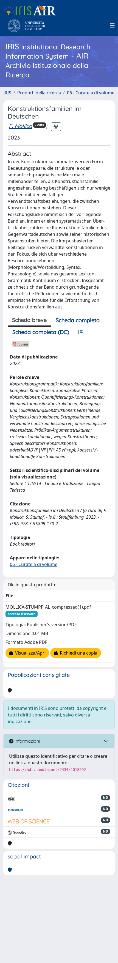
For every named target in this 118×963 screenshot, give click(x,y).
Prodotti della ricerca (39, 93)
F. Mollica (20, 125)
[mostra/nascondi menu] (112, 25)
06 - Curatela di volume (90, 93)
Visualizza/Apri (29, 653)
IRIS (7, 93)
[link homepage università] (26, 25)
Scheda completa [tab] (78, 320)
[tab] (81, 332)
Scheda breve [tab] (29, 319)
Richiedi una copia (77, 653)
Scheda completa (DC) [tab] (40, 332)
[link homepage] (32, 10)
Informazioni (26, 741)
